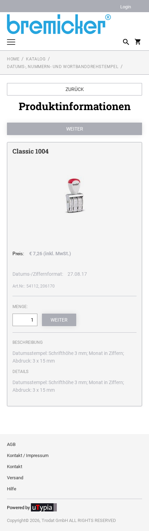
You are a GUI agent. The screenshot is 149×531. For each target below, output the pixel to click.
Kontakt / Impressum (28, 455)
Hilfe (11, 488)
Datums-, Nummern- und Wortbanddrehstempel (63, 66)
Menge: (20, 306)
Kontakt (14, 466)
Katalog (35, 59)
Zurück (74, 89)
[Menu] (11, 43)
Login (125, 7)
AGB (11, 444)
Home (13, 59)
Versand (15, 477)
